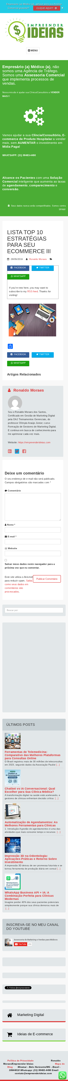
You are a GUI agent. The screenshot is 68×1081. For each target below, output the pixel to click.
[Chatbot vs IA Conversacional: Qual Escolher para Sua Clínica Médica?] (34, 778)
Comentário (14, 490)
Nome (11, 524)
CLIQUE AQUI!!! (45, 8)
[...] (58, 764)
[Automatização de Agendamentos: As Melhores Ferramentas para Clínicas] (34, 811)
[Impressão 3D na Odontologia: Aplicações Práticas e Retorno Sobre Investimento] (34, 845)
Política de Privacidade (20, 1060)
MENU (34, 50)
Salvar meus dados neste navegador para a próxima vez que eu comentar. (30, 566)
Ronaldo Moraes (38, 259)
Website (12, 548)
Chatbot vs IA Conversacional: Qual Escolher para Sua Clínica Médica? (30, 790)
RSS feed (32, 291)
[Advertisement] (34, 665)
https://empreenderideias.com (34, 442)
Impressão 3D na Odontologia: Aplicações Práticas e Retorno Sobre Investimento (31, 859)
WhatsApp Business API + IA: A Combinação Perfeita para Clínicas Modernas (29, 896)
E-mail (12, 536)
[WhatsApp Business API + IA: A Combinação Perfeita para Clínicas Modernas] (34, 882)
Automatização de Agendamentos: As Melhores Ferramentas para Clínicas (31, 824)
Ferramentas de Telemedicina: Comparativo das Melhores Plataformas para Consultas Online (32, 755)
